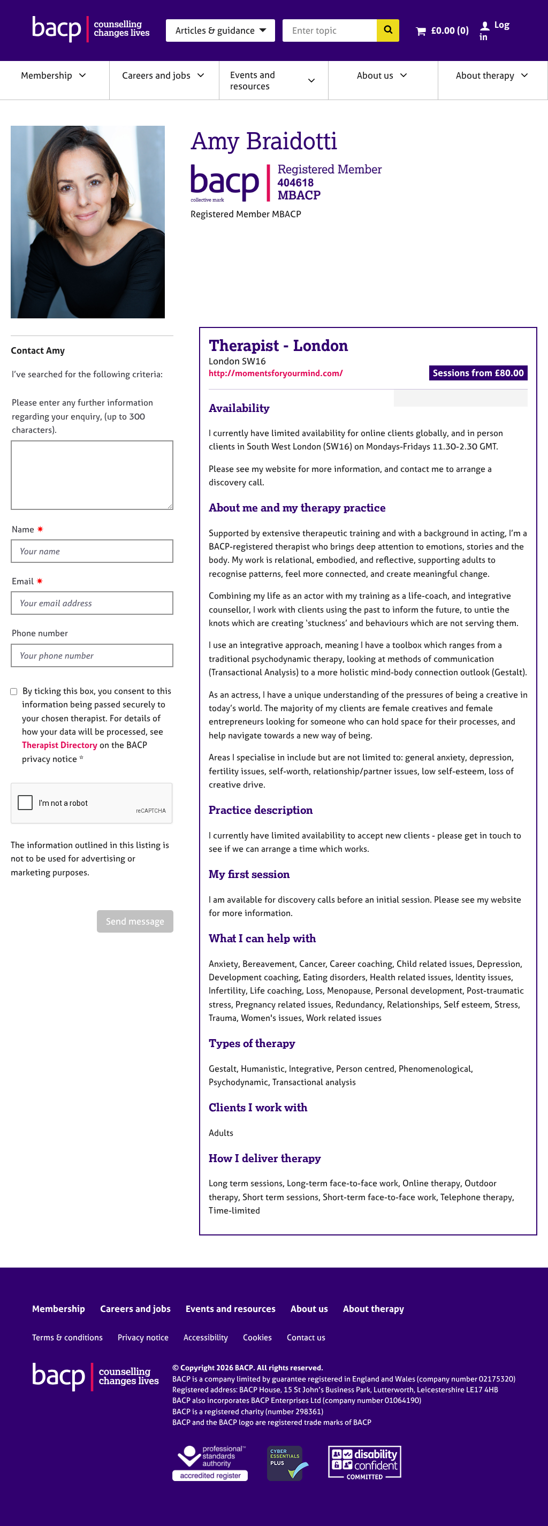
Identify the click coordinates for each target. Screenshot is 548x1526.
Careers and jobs (156, 75)
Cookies (257, 1337)
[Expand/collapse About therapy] (524, 75)
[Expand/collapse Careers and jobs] (201, 75)
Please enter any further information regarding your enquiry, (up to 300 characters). (82, 416)
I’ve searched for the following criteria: (87, 374)
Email (23, 581)
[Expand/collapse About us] (403, 75)
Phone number (40, 633)
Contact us (306, 1337)
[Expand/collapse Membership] (82, 75)
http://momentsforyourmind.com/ (276, 373)
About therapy (485, 75)
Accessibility (206, 1337)
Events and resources (252, 80)
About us (375, 75)
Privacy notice (143, 1337)
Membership (46, 75)
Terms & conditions (67, 1337)
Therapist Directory (59, 744)
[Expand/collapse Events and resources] (311, 80)
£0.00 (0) (450, 30)
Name (23, 529)
